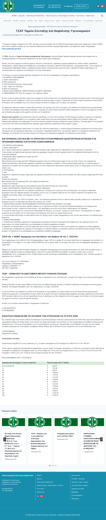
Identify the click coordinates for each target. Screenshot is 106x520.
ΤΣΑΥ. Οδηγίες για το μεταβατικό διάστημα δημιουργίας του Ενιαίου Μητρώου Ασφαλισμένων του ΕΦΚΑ (39, 441)
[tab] (49, 465)
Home (29, 26)
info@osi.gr (69, 6)
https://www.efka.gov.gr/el (11, 49)
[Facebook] (98, 6)
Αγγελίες (21, 16)
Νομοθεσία (78, 20)
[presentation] (13, 422)
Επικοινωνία (90, 16)
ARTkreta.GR (76, 515)
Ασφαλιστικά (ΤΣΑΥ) (68, 20)
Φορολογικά (98, 20)
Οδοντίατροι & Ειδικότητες (35, 16)
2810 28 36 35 (55, 5)
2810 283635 (9, 490)
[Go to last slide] (4, 439)
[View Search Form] (102, 16)
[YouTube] (102, 6)
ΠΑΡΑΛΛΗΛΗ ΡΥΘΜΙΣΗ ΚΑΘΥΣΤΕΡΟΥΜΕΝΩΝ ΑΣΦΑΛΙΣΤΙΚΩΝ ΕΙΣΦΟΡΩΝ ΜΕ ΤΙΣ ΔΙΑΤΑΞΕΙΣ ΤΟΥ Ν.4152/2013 (92, 441)
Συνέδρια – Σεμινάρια (19, 20)
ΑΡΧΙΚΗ (14, 16)
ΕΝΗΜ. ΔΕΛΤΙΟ (81, 6)
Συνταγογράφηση (88, 20)
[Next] (101, 439)
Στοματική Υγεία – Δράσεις (53, 20)
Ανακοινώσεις (8, 20)
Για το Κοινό (80, 16)
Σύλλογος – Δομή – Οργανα (35, 20)
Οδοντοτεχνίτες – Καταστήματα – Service (60, 16)
